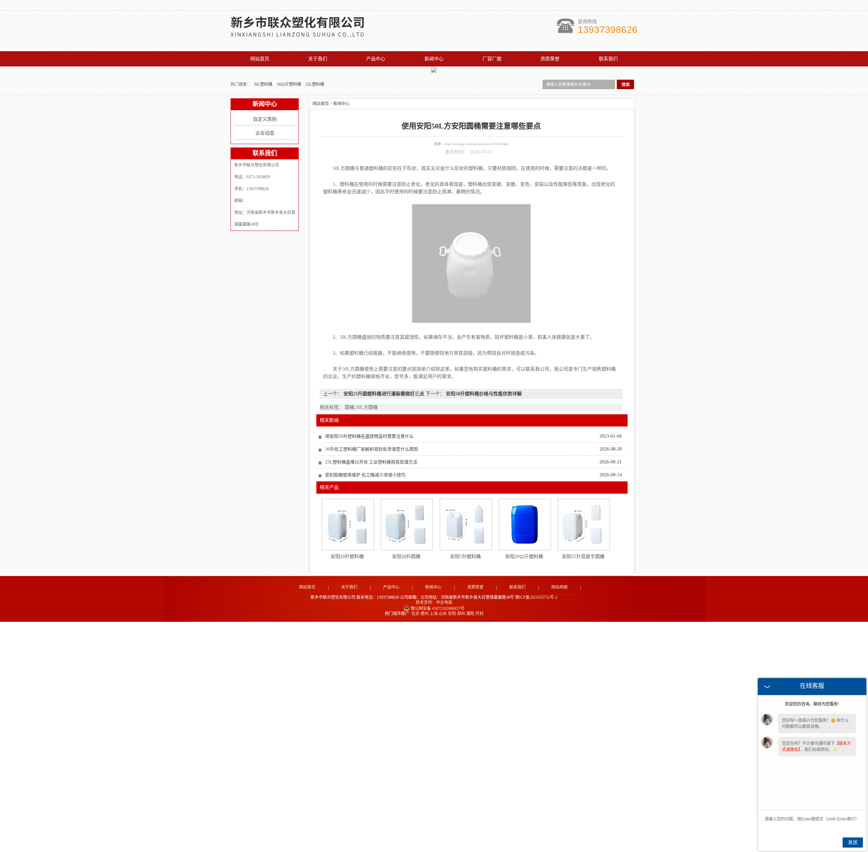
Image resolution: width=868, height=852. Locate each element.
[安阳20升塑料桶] (347, 524)
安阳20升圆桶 (406, 556)
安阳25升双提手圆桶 (583, 556)
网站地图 (559, 587)
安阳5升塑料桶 (465, 556)
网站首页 (259, 58)
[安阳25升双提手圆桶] (583, 524)
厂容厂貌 (491, 58)
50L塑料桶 (263, 84)
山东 (443, 613)
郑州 (461, 613)
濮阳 (470, 613)
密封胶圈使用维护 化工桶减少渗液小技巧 (365, 474)
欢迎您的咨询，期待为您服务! (812, 704)
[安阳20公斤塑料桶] (524, 524)
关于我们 (317, 58)
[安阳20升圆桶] (406, 524)
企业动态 (264, 133)
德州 (424, 613)
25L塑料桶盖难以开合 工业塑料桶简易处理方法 (371, 461)
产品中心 (375, 58)
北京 (415, 613)
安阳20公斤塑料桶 (524, 556)
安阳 (452, 613)
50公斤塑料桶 (289, 84)
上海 (434, 613)
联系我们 (608, 58)
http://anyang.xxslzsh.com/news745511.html (476, 144)
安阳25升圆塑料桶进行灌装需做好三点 (384, 393)
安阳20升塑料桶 (347, 556)
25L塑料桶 (314, 84)
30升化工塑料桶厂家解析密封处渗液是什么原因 (371, 449)
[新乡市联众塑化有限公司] (305, 35)
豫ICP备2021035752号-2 (536, 597)
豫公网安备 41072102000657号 (438, 608)
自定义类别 (265, 119)
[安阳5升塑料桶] (465, 524)
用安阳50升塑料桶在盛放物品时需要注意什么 (369, 436)
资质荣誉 (549, 58)
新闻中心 (434, 58)
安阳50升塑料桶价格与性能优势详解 (483, 393)
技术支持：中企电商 (434, 602)
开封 (479, 613)
